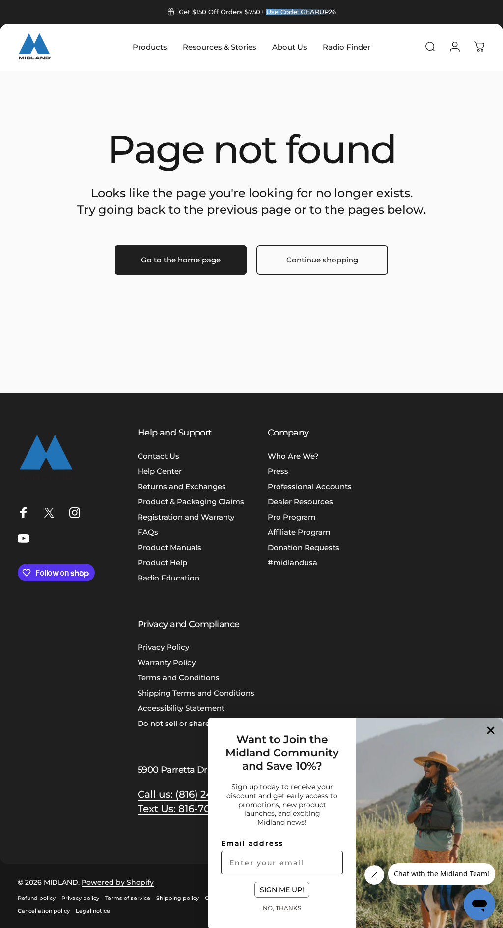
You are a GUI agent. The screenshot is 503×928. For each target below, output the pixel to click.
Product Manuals (169, 547)
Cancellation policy (44, 910)
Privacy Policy (163, 647)
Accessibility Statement (181, 708)
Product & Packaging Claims (191, 501)
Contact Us (158, 456)
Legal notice (93, 910)
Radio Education (168, 577)
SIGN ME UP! (282, 889)
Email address (252, 843)
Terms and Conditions (179, 677)
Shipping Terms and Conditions (196, 692)
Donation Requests (303, 547)
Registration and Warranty (186, 517)
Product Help (162, 562)
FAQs (148, 532)
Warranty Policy (167, 662)
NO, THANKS (282, 907)
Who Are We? (293, 456)
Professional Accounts (310, 486)
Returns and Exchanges (182, 486)
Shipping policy (177, 898)
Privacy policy (80, 898)
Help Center (160, 471)
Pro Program (292, 517)
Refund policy (37, 898)
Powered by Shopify (118, 882)
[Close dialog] (490, 730)
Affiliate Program (299, 532)
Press (278, 471)
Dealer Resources (300, 501)
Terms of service (127, 898)
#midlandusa (292, 562)
